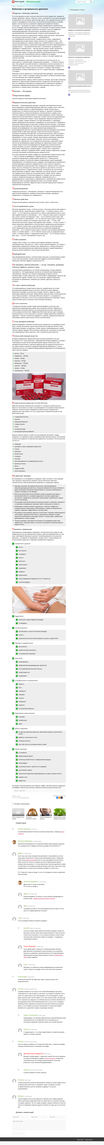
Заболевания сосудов (33, 1)
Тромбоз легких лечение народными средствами (60, 818)
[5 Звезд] (18, 797)
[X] (62, 798)
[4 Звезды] (17, 797)
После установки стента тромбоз (18, 818)
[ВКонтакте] (57, 798)
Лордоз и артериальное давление (45, 818)
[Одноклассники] (59, 798)
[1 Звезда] (13, 797)
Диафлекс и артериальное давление (79, 30)
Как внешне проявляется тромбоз (31, 818)
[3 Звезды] (15, 797)
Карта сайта (80, 1139)
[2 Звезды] (14, 797)
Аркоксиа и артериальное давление (79, 57)
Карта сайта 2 (89, 1139)
